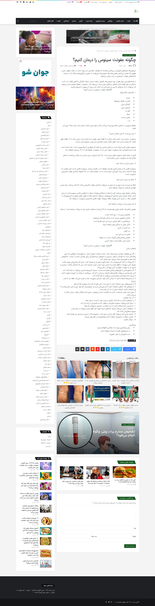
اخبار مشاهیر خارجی (43, 214)
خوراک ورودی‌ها (45, 440)
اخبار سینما (46, 168)
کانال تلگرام (50, 21)
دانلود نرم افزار (44, 272)
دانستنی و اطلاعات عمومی (42, 250)
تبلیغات (110, 2)
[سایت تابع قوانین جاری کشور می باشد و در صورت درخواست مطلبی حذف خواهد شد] (98, 36)
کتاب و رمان (45, 279)
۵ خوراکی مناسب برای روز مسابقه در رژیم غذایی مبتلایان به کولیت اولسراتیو (113, 433)
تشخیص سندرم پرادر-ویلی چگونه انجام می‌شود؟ (36, 50)
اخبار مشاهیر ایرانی (43, 207)
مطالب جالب (46, 410)
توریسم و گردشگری (44, 240)
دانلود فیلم (45, 266)
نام (134, 528)
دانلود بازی (45, 259)
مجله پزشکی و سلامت (124, 51)
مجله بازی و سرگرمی (44, 354)
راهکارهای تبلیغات (41, 377)
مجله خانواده (46, 361)
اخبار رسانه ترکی (42, 152)
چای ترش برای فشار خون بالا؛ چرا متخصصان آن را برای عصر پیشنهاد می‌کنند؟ (29, 485)
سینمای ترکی (43, 178)
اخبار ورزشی (45, 191)
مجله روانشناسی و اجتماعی (41, 380)
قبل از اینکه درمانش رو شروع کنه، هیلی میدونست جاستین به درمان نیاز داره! (98, 482)
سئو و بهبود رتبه (44, 305)
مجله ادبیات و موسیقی (43, 351)
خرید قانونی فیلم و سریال (41, 256)
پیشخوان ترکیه (46, 237)
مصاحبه (74, 21)
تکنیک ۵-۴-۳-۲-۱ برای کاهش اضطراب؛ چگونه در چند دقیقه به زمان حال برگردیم (29, 465)
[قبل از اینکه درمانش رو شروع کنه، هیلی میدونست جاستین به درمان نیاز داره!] (98, 472)
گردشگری (66, 21)
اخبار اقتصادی (45, 135)
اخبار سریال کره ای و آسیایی (38, 158)
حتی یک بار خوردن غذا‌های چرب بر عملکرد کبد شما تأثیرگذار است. (125, 481)
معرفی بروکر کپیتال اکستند (42, 592)
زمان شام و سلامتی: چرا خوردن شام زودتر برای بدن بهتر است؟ (72, 482)
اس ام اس (45, 325)
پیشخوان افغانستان (44, 233)
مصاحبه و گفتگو (45, 406)
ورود (49, 436)
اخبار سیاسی (45, 165)
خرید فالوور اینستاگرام (38, 590)
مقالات (48, 413)
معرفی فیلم (43, 393)
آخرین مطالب (118, 2)
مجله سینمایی (45, 387)
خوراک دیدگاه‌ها (45, 443)
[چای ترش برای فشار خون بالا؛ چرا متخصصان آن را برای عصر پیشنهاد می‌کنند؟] (46, 486)
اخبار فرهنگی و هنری (42, 184)
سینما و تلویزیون (100, 21)
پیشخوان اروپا (46, 230)
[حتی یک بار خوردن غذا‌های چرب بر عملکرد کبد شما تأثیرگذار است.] (124, 472)
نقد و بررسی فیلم (41, 397)
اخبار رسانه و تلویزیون (42, 145)
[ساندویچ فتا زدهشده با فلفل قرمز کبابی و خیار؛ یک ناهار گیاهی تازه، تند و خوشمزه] (46, 554)
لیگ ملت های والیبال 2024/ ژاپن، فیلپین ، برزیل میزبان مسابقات (35, 106)
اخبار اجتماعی (45, 129)
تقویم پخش (43, 161)
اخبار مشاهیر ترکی (43, 210)
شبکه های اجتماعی (43, 286)
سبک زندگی (46, 295)
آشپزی (48, 122)
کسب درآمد (46, 312)
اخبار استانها (45, 132)
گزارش (81, 21)
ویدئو (48, 416)
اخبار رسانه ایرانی (41, 148)
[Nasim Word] (136, 11)
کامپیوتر (46, 335)
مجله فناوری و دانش (42, 403)
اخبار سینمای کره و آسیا (39, 171)
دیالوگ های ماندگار (44, 292)
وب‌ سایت (93, 536)
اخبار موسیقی (45, 188)
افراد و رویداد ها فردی (44, 223)
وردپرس (48, 446)
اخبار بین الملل (44, 139)
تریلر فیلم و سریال (41, 390)
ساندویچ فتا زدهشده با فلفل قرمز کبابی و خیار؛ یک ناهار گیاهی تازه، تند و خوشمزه (28, 553)
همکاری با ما (102, 2)
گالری (48, 315)
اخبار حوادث (45, 142)
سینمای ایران (43, 174)
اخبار (129, 21)
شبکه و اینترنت (46, 302)
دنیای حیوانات (46, 289)
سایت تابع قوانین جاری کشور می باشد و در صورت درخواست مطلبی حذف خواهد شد (98, 28)
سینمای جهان (42, 181)
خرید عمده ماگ (50, 590)
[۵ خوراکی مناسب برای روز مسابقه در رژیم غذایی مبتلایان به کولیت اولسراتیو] (46, 476)
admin (130, 66)
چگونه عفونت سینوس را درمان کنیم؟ (118, 340)
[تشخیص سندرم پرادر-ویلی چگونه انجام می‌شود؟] (46, 564)
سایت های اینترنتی (43, 308)
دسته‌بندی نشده (45, 282)
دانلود (59, 21)
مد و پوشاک (45, 338)
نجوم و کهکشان (44, 344)
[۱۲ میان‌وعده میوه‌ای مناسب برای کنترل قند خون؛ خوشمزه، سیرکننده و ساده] (46, 521)
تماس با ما (94, 2)
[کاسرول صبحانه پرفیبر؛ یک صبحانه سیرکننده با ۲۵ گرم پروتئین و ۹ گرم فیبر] (46, 531)
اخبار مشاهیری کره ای (42, 217)
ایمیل (134, 536)
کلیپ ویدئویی (44, 420)
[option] (98, 433)
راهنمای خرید (45, 331)
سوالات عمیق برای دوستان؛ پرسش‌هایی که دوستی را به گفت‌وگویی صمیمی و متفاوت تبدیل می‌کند (29, 509)
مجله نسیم (90, 21)
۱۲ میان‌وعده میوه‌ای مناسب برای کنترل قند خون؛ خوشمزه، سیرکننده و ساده (29, 520)
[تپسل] (21, 61)
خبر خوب (46, 371)
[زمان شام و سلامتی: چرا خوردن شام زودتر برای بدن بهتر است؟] (71, 472)
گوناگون (48, 321)
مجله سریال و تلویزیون (42, 384)
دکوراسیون (45, 328)
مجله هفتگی (46, 367)
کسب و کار (45, 374)
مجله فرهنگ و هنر (43, 400)
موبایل (28, 590)
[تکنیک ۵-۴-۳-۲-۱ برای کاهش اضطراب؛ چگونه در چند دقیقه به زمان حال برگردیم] (46, 466)
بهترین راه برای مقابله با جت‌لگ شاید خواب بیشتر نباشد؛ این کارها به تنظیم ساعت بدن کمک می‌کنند (29, 496)
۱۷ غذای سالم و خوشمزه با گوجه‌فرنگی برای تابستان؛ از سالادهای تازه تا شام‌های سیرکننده (30, 541)
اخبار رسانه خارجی (41, 155)
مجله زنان (47, 364)
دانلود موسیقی (44, 269)
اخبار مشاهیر (120, 21)
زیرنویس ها (45, 276)
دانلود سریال (45, 263)
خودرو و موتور (46, 246)
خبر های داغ (46, 243)
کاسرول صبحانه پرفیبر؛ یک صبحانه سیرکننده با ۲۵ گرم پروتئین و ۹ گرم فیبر (30, 530)
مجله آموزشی (46, 348)
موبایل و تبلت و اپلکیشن (41, 341)
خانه (134, 21)
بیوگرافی (110, 21)
